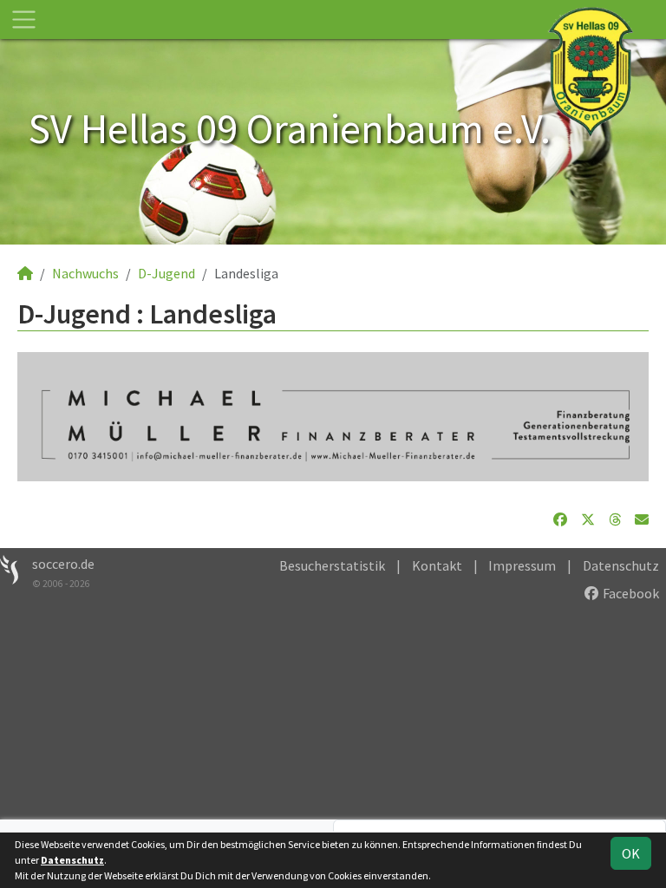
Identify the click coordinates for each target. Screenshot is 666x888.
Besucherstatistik (332, 565)
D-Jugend (166, 273)
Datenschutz (621, 565)
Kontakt (437, 565)
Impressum (522, 565)
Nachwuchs (85, 273)
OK (631, 853)
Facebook (629, 593)
